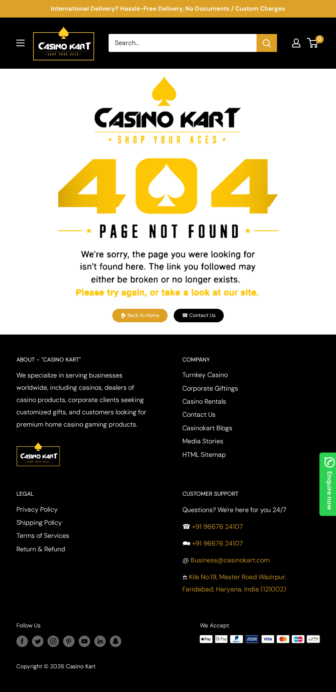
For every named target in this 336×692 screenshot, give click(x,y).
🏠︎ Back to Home (139, 315)
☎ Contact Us (199, 315)
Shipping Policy (39, 522)
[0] (313, 43)
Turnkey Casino (205, 375)
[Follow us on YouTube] (84, 641)
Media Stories (202, 441)
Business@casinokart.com (230, 560)
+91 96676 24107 (217, 526)
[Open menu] (20, 43)
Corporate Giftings (210, 388)
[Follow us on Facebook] (22, 641)
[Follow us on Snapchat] (115, 641)
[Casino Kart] (38, 441)
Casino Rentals (204, 401)
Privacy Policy (37, 509)
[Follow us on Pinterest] (69, 641)
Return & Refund (40, 549)
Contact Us (199, 414)
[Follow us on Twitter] (37, 641)
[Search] (267, 43)
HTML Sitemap (204, 454)
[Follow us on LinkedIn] (100, 641)
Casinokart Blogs (207, 428)
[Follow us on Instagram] (53, 641)
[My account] (296, 42)
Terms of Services (42, 535)
